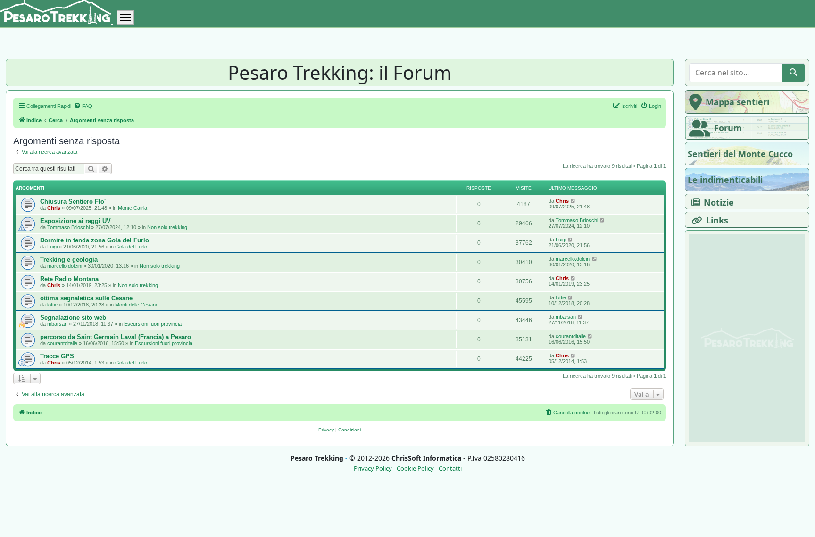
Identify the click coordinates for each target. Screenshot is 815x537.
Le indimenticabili (725, 179)
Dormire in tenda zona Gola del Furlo (94, 240)
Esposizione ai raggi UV (75, 220)
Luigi (52, 246)
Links (717, 220)
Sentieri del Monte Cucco (740, 153)
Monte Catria (132, 208)
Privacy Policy (373, 468)
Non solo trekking (167, 227)
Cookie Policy (415, 468)
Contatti (450, 468)
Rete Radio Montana (69, 278)
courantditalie (62, 343)
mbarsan (57, 324)
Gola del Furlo (131, 246)
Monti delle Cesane (136, 304)
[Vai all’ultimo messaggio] (573, 201)
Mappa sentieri (737, 101)
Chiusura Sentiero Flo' (73, 201)
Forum (728, 127)
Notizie (719, 202)
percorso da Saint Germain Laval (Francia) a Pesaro (115, 336)
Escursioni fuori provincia (153, 324)
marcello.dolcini (64, 266)
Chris (53, 208)
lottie (52, 304)
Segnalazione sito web (73, 317)
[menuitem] (83, 106)
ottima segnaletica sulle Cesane (86, 298)
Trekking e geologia (69, 259)
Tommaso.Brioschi (68, 227)
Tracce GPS (57, 356)
